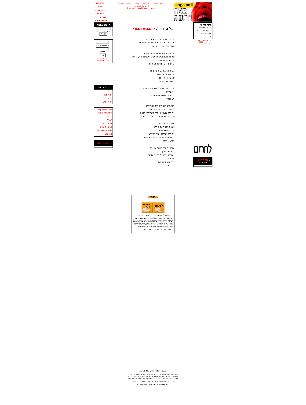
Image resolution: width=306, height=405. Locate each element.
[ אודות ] (148, 4)
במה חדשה (140, 384)
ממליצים (107, 123)
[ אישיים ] (145, 6)
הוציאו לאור (105, 127)
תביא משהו (101, 20)
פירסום (108, 134)
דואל (109, 116)
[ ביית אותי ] (121, 4)
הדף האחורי (207, 43)
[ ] (131, 8)
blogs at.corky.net (104, 110)
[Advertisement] (103, 74)
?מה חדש (203, 160)
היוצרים (99, 6)
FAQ (109, 119)
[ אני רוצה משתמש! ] (102, 58)
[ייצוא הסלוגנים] (200, 43)
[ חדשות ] (137, 6)
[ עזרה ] (136, 4)
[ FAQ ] (142, 4)
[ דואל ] (162, 4)
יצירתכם (99, 13)
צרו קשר (99, 3)
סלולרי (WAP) (104, 112)
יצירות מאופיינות (103, 130)
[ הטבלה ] (155, 4)
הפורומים (100, 10)
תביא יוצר (100, 17)
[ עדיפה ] (129, 4)
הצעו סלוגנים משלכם (204, 40)
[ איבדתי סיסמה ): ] (102, 61)
